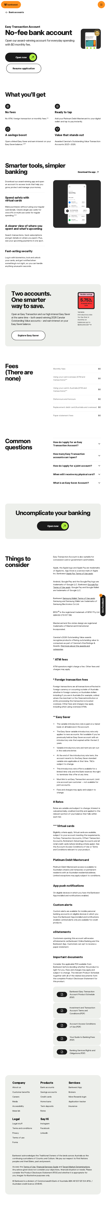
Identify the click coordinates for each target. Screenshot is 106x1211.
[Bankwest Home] (11, 4)
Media (15, 1101)
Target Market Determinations (76, 1167)
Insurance (73, 1106)
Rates (43, 1111)
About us (16, 1087)
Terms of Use (29, 1167)
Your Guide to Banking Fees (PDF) (82, 1038)
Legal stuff (17, 1123)
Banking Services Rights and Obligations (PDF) (82, 1051)
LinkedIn (44, 1133)
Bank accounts (47, 1087)
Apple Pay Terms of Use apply (79, 573)
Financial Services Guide (47, 1167)
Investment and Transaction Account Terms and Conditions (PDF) (82, 1010)
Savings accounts (48, 1092)
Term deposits (47, 1106)
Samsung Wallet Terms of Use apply (79, 598)
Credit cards (45, 1097)
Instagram (45, 1123)
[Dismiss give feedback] (100, 595)
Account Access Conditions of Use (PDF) (83, 1025)
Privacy (15, 1133)
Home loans (45, 1101)
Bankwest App (75, 1087)
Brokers (72, 1092)
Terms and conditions (22, 1128)
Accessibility (18, 1106)
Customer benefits (21, 1092)
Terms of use (18, 1137)
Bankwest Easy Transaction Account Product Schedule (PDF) (82, 994)
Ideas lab (16, 1111)
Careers (15, 1097)
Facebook (45, 1128)
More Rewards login (77, 1097)
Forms (15, 1142)
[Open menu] (101, 4)
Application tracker (77, 1101)
